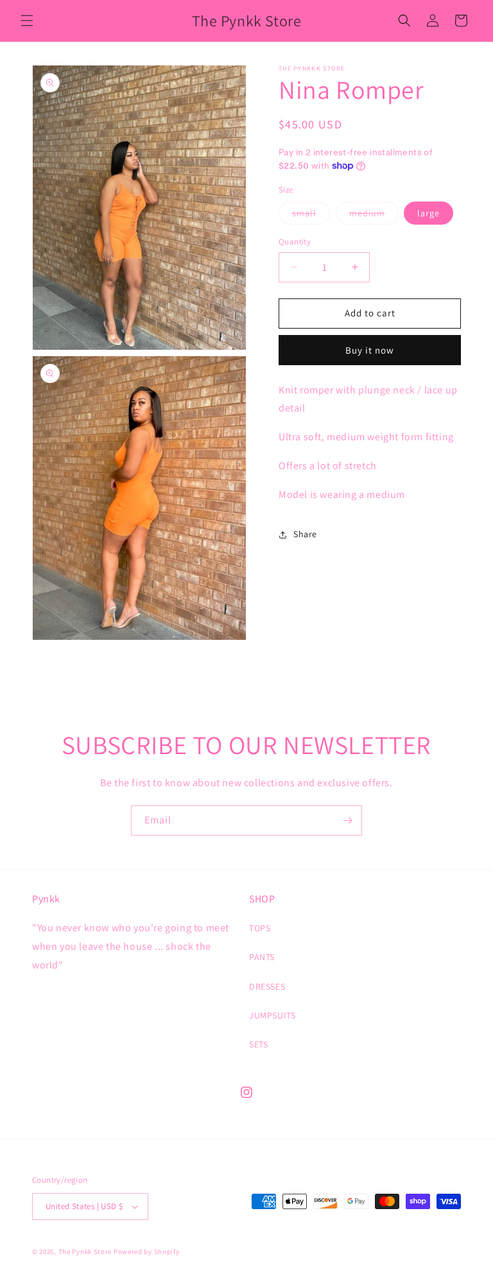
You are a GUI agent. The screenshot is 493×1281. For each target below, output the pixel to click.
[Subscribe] (347, 820)
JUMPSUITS (272, 1015)
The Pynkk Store (85, 1251)
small (311, 216)
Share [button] (305, 534)
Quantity (295, 241)
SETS (258, 1044)
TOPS (259, 928)
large (428, 213)
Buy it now (369, 350)
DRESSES (267, 986)
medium (374, 216)
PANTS (262, 957)
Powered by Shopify (147, 1251)
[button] (27, 20)
